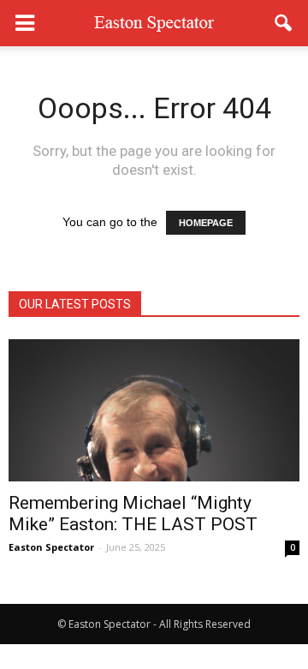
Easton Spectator (51, 547)
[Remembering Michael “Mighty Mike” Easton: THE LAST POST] (154, 410)
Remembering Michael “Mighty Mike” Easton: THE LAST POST (133, 514)
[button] (284, 23)
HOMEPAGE (206, 223)
